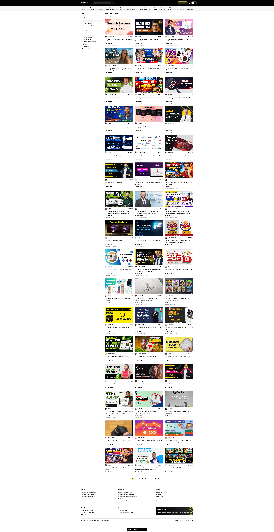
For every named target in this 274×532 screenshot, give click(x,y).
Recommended (187, 16)
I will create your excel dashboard (174, 126)
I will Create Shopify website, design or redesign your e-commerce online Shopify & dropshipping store (119, 413)
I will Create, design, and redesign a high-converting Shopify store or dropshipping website (117, 213)
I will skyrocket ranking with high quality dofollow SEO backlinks (146, 40)
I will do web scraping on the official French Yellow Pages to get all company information (118, 328)
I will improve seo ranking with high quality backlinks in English (177, 98)
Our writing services (86, 500)
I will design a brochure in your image (176, 155)
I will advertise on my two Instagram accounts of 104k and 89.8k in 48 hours (148, 441)
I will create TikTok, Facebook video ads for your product (118, 468)
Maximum (94, 19)
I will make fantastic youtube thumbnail (146, 356)
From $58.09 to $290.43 (90, 25)
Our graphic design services (87, 494)
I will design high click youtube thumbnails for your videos (178, 183)
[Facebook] (192, 520)
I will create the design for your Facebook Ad (118, 155)
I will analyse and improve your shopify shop (117, 383)
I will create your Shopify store (113, 97)
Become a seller (182, 3)
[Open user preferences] (195, 3)
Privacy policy (105, 520)
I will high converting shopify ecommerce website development (117, 357)
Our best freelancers (123, 505)
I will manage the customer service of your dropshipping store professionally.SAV (147, 468)
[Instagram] (190, 520)
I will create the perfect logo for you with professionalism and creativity (146, 299)
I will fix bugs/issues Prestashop (174, 383)
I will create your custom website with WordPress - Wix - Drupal (146, 412)
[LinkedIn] (186, 520)
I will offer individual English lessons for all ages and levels (118, 40)
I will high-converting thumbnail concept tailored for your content (177, 299)
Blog (157, 500)
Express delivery (88, 39)
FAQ (157, 502)
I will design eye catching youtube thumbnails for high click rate (148, 98)
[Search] (112, 3)
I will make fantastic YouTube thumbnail (176, 467)
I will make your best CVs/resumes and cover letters (148, 328)
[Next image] (191, 56)
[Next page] (165, 479)
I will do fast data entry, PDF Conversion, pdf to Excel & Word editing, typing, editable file (178, 441)
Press (157, 498)
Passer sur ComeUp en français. (136, 529)
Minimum (84, 19)
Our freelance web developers (125, 498)
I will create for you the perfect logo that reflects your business (176, 69)
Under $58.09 (88, 23)
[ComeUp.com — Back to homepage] (84, 3)
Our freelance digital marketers (125, 492)
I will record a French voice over (144, 383)
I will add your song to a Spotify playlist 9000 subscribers (178, 412)
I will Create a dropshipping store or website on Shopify (178, 40)
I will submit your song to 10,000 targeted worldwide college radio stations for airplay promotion (177, 213)
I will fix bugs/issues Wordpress (114, 182)
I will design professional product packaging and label (117, 299)
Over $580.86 (87, 30)
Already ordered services (90, 41)
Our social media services (87, 502)
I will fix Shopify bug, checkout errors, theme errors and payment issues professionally (118, 127)
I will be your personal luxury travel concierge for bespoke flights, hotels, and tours (118, 69)
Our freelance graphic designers (126, 494)
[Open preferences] (189, 3)
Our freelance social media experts (126, 502)
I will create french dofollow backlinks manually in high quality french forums (148, 270)
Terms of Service (97, 520)
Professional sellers (88, 35)
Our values (158, 494)
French (86, 46)
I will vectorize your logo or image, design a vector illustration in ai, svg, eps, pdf (177, 241)
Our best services (85, 505)
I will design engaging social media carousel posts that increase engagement (147, 127)
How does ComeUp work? (162, 492)
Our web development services (88, 498)
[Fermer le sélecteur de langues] (145, 529)
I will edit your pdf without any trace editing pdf (179, 269)
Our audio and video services (88, 496)
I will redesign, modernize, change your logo (147, 155)
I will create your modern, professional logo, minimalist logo (177, 357)
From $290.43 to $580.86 (90, 28)
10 (161, 479)
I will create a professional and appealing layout (118, 269)
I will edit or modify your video (113, 240)
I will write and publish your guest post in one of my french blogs (179, 328)
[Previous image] (166, 56)
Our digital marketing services (88, 492)
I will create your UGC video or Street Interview (148, 68)
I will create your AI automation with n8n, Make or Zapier (148, 183)
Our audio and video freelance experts (127, 496)
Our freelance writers (123, 500)
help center (186, 512)
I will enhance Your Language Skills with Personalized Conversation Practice (146, 212)
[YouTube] (188, 520)
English (87, 48)
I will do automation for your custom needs (147, 240)
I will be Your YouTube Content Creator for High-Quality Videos (119, 441)
